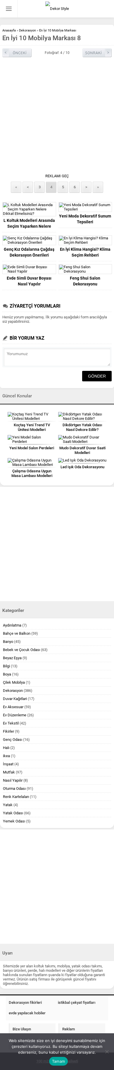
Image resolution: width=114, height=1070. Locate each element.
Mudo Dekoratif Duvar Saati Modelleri (82, 450)
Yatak (8, 805)
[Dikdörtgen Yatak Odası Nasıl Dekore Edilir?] (82, 416)
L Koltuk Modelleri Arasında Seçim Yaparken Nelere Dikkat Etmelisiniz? (29, 226)
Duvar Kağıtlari (15, 699)
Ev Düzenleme (14, 715)
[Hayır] (107, 1052)
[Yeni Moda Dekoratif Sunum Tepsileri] (85, 207)
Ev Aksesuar (13, 707)
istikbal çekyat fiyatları (76, 1002)
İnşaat (8, 764)
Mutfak (9, 772)
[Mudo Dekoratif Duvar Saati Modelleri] (82, 439)
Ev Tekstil (11, 723)
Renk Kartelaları (16, 796)
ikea (6, 756)
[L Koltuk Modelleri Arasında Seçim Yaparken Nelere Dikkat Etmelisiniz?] (29, 209)
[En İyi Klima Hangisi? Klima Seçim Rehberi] (85, 240)
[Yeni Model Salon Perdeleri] (32, 439)
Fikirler (8, 731)
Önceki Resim (17, 52)
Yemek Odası (14, 821)
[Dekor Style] (57, 8)
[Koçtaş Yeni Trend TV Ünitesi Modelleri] (32, 416)
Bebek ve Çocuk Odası (21, 650)
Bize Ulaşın (22, 1029)
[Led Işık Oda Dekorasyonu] (82, 460)
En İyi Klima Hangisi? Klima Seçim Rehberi (85, 252)
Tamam (58, 1061)
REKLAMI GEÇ (57, 176)
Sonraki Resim (97, 52)
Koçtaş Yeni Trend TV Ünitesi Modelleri (32, 427)
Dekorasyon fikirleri (25, 1002)
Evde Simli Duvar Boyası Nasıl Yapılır (29, 281)
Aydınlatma (12, 625)
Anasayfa (9, 30)
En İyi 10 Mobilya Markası (57, 30)
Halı (6, 748)
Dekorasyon (27, 30)
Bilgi (6, 666)
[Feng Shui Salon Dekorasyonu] (85, 269)
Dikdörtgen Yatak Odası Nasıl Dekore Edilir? (82, 427)
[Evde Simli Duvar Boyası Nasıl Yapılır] (29, 269)
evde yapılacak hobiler (27, 1013)
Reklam (68, 1029)
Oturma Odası (14, 788)
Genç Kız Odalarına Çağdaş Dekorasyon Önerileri (29, 252)
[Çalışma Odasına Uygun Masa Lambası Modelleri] (32, 462)
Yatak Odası (13, 813)
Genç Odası (12, 739)
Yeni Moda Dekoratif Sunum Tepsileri (85, 219)
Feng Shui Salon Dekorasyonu (85, 281)
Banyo (8, 641)
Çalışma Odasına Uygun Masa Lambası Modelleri (31, 473)
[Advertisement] (57, 117)
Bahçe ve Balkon (16, 633)
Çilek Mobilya (14, 682)
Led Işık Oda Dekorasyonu (82, 467)
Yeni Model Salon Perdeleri (31, 448)
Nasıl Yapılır (13, 780)
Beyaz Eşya (12, 658)
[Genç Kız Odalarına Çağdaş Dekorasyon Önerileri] (29, 240)
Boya (7, 674)
